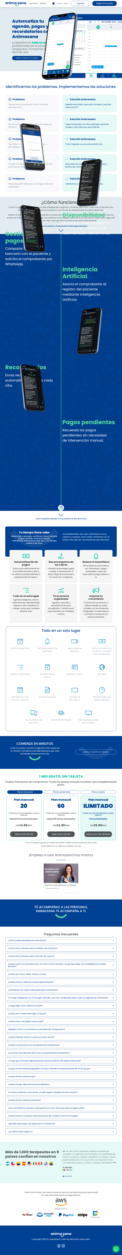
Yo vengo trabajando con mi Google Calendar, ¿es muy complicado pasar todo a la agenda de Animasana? (58, 997)
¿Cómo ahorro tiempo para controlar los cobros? (31, 956)
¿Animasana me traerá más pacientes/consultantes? (33, 990)
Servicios (33, 3)
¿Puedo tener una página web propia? (26, 1021)
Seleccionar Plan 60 (61, 834)
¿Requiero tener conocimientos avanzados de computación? (36, 1029)
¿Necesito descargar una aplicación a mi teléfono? (31, 1123)
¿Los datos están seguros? (20, 1131)
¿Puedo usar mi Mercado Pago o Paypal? (27, 1013)
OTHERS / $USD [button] (62, 3)
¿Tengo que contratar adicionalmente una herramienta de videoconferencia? (44, 1060)
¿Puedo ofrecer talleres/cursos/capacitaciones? (31, 982)
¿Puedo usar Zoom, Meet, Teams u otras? (27, 974)
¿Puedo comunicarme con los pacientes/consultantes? (34, 1045)
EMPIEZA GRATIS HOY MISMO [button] (27, 58)
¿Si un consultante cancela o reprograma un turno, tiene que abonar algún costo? (46, 1108)
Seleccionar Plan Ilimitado (98, 834)
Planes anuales (98, 792)
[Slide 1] (63, 1176)
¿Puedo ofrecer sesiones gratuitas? (24, 1100)
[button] (116, 1249)
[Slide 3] (67, 1176)
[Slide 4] (69, 1176)
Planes (43, 3)
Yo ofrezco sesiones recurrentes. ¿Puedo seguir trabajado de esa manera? (42, 1092)
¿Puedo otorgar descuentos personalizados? (29, 1084)
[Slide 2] (65, 1176)
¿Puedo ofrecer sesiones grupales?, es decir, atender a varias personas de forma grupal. (49, 1068)
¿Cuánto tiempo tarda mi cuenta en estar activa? (31, 1037)
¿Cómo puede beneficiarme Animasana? (27, 940)
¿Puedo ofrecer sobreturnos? (22, 1076)
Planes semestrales (61, 792)
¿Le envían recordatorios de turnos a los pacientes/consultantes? (39, 1053)
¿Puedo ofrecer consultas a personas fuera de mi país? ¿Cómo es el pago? (43, 1115)
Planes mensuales (25, 792)
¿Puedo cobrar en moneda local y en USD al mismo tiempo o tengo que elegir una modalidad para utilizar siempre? (57, 965)
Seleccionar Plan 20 (24, 834)
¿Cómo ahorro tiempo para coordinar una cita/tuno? (33, 948)
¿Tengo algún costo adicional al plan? (25, 1005)
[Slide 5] (71, 1176)
